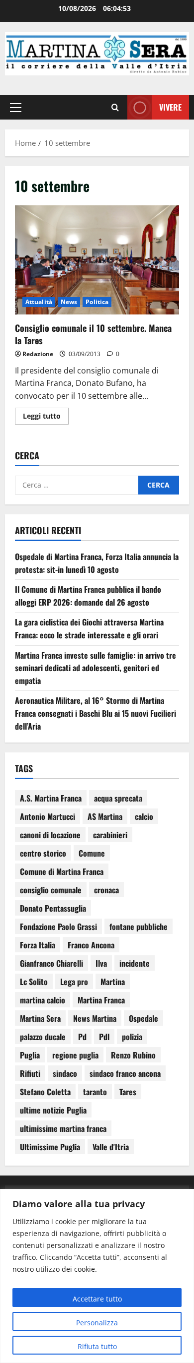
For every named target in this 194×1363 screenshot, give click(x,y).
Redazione (37, 354)
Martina (112, 982)
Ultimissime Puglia (50, 1147)
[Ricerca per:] (76, 485)
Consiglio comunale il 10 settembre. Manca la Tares (97, 259)
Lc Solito (34, 982)
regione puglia (75, 1055)
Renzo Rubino (133, 1055)
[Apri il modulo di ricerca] (115, 107)
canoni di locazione (50, 835)
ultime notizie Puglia (53, 1110)
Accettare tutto (97, 1298)
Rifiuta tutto (97, 1346)
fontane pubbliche (138, 926)
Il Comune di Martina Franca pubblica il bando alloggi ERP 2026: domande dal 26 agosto (88, 595)
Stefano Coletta (45, 1092)
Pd (82, 1037)
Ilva (101, 963)
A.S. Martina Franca (51, 798)
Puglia (30, 1055)
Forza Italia (37, 945)
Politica (97, 302)
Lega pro (74, 982)
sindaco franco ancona (125, 1073)
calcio (144, 816)
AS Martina (105, 816)
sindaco (65, 1073)
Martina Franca (101, 1000)
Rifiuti (30, 1073)
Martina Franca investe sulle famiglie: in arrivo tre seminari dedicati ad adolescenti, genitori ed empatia (95, 667)
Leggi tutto (46, 414)
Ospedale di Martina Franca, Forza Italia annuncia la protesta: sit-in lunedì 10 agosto (97, 563)
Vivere (170, 107)
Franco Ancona (91, 945)
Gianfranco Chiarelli (51, 963)
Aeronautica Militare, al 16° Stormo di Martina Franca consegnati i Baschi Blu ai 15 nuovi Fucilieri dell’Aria (95, 713)
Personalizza (97, 1322)
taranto (95, 1092)
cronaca (106, 890)
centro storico (43, 853)
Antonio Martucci (47, 816)
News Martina (94, 1018)
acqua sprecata (118, 798)
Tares (127, 1092)
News (69, 302)
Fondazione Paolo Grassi (58, 926)
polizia (132, 1037)
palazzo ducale (43, 1037)
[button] (15, 107)
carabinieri (110, 835)
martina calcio (42, 1000)
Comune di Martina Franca (61, 871)
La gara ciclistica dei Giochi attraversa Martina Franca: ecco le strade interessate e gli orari (89, 628)
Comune (92, 853)
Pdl (104, 1037)
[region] (97, 1276)
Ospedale (143, 1018)
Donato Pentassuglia (53, 908)
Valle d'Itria (111, 1147)
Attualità (38, 302)
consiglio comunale (51, 890)
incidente (134, 963)
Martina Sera (40, 1018)
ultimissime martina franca (63, 1128)
